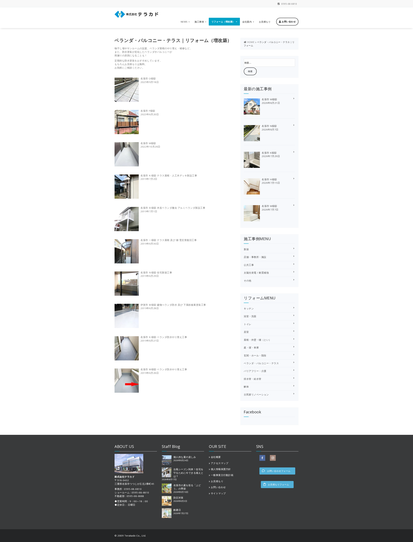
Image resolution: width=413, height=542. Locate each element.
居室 (246, 331)
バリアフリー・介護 (255, 371)
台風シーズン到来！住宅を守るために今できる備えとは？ (188, 473)
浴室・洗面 (250, 316)
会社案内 (247, 21)
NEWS (184, 21)
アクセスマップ (219, 463)
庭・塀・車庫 (251, 347)
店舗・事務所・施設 (255, 257)
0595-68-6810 (289, 3)
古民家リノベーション (256, 394)
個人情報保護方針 (221, 469)
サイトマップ (218, 493)
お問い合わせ (288, 21)
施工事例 (200, 21)
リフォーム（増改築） (224, 21)
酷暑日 (177, 509)
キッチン (249, 308)
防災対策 (178, 497)
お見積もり (265, 21)
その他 (247, 280)
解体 (246, 386)
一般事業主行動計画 (222, 475)
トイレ (247, 324)
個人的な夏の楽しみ (184, 457)
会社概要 (216, 457)
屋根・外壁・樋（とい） (257, 339)
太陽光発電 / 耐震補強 (256, 272)
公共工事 (249, 264)
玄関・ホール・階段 (255, 355)
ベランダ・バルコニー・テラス (261, 363)
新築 (246, 249)
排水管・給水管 (252, 378)
